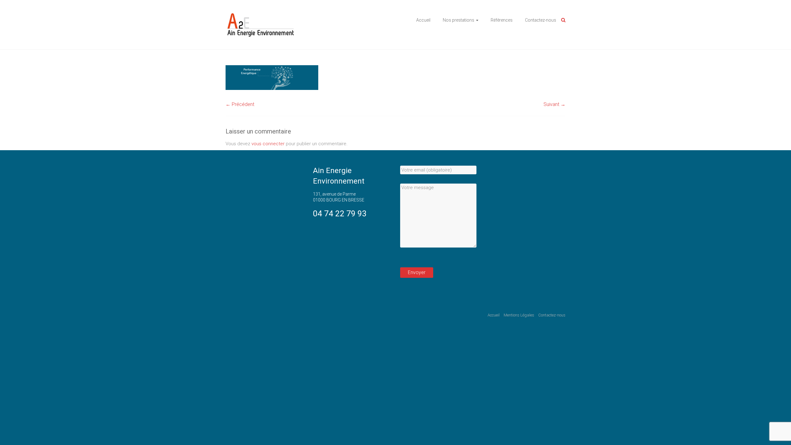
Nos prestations (458, 20)
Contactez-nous (540, 20)
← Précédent (240, 104)
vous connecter (268, 143)
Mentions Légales (519, 315)
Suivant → (554, 104)
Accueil (423, 20)
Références (502, 20)
